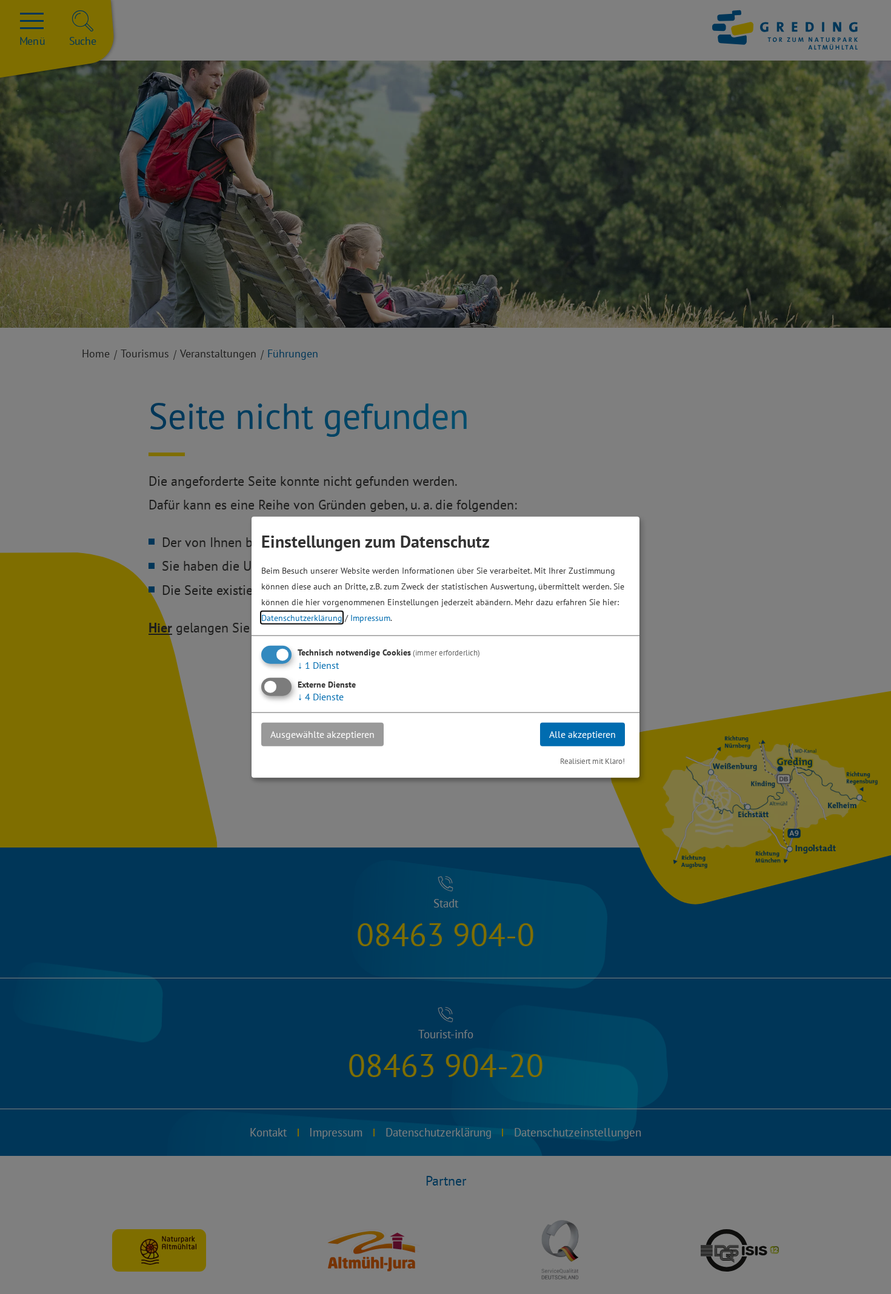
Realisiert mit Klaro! (592, 760)
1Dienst (318, 665)
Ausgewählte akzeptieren (322, 734)
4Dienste (321, 697)
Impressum (370, 617)
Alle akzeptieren (582, 734)
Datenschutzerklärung (301, 617)
